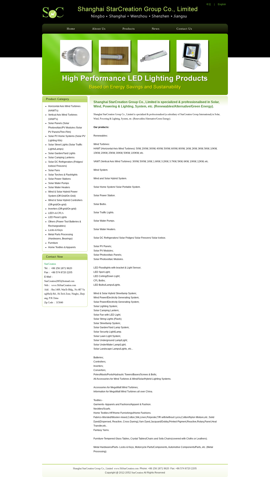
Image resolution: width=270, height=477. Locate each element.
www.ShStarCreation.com (63, 285)
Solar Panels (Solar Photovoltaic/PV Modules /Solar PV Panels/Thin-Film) (65, 127)
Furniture (53, 243)
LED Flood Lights (57, 217)
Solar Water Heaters (59, 187)
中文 (208, 4)
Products (129, 28)
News (156, 28)
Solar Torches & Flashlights (62, 174)
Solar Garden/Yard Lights (61, 153)
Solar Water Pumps (58, 183)
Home (71, 28)
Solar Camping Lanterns (61, 157)
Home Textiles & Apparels (62, 247)
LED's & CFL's (55, 213)
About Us (99, 28)
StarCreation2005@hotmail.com (59, 281)
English (222, 4)
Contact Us (184, 28)
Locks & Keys (55, 230)
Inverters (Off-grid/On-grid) (62, 208)
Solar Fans (54, 170)
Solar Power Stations (59, 178)
